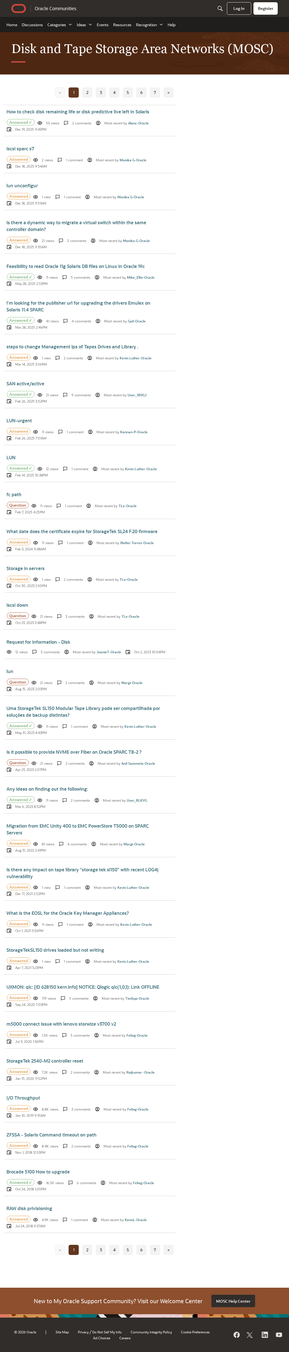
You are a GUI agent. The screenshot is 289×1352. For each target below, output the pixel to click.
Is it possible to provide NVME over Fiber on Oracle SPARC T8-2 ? (74, 752)
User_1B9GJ (137, 395)
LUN (11, 457)
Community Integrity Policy (151, 1332)
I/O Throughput (23, 1098)
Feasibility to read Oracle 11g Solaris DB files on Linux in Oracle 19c (75, 266)
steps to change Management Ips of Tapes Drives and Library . (72, 346)
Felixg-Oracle (137, 1035)
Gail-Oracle (137, 321)
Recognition (146, 24)
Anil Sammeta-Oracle (138, 763)
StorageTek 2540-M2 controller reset (44, 1061)
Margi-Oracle (132, 682)
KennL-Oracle (136, 1219)
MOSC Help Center (233, 1301)
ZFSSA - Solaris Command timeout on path (51, 1135)
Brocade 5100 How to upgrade (38, 1172)
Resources (122, 24)
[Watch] (278, 1334)
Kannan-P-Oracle (134, 432)
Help (172, 24)
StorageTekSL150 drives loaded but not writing (55, 950)
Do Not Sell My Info (107, 1332)
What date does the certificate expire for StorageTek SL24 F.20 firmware (81, 531)
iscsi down (17, 605)
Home (11, 24)
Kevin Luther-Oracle (136, 358)
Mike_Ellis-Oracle (141, 277)
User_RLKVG (137, 800)
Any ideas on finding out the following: (47, 789)
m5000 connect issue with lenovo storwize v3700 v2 (61, 1024)
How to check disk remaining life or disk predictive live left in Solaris (77, 112)
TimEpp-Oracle (137, 998)
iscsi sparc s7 (20, 148)
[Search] (220, 8)
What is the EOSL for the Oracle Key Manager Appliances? (67, 913)
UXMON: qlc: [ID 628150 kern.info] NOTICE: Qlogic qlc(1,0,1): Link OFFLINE (82, 987)
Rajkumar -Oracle (140, 1072)
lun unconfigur (22, 185)
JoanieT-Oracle (109, 652)
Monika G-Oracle (133, 160)
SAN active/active (25, 383)
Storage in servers (25, 568)
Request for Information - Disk (38, 642)
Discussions (32, 24)
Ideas (81, 24)
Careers (125, 1338)
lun (9, 671)
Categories (56, 24)
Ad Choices (101, 1338)
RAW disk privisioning (29, 1208)
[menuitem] (239, 8)
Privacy (83, 1332)
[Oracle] (236, 1334)
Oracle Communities (55, 8)
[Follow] (250, 1334)
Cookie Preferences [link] (195, 1332)
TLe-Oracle (128, 506)
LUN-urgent (19, 420)
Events (103, 24)
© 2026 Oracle (25, 1332)
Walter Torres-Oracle (137, 542)
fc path (13, 494)
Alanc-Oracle (138, 123)
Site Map (62, 1332)
